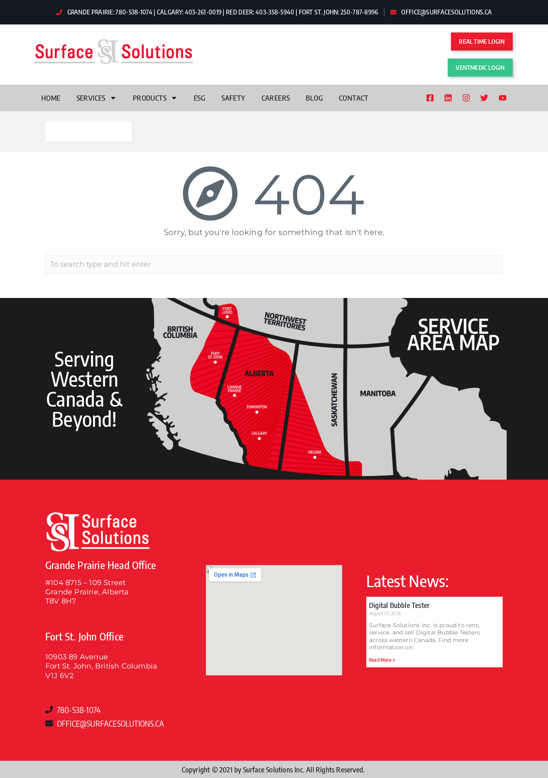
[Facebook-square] (430, 98)
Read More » (382, 660)
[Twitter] (484, 98)
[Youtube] (503, 98)
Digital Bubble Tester (399, 605)
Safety (233, 97)
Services (91, 97)
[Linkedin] (448, 98)
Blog (314, 97)
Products (149, 97)
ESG (199, 97)
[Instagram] (466, 98)
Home (51, 97)
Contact (354, 97)
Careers (276, 97)
